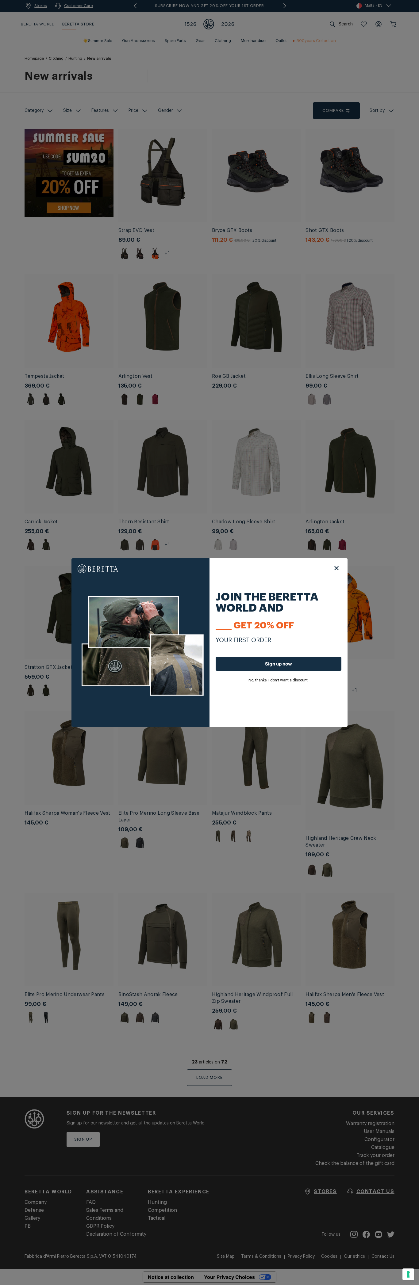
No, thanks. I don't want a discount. (278, 680)
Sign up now (278, 664)
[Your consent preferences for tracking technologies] (408, 1274)
